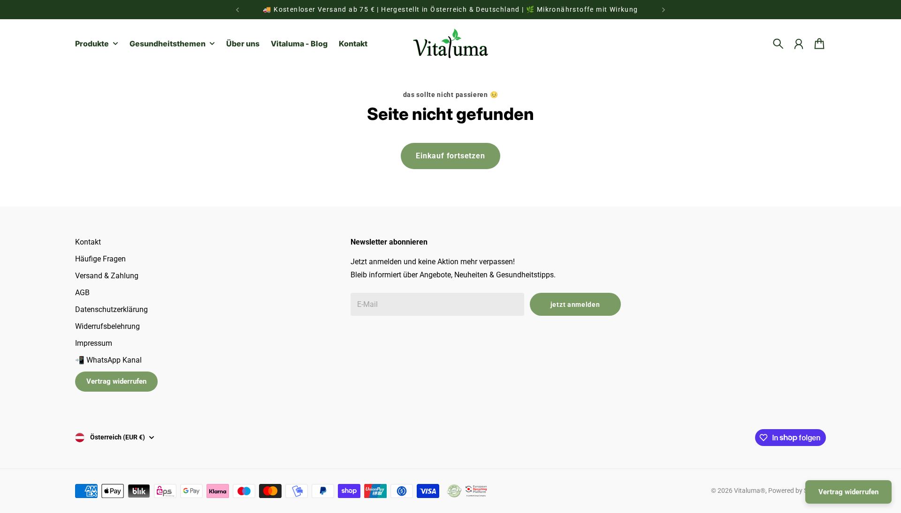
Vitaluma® (749, 490)
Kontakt (88, 242)
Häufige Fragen (100, 258)
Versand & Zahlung (106, 275)
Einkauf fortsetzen (450, 155)
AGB (82, 292)
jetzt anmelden (575, 304)
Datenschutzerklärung (111, 309)
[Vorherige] (237, 9)
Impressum (93, 343)
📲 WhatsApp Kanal (108, 360)
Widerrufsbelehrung (107, 326)
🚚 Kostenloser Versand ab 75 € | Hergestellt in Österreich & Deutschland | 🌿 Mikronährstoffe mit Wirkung (450, 9)
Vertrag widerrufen (116, 381)
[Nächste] (663, 9)
